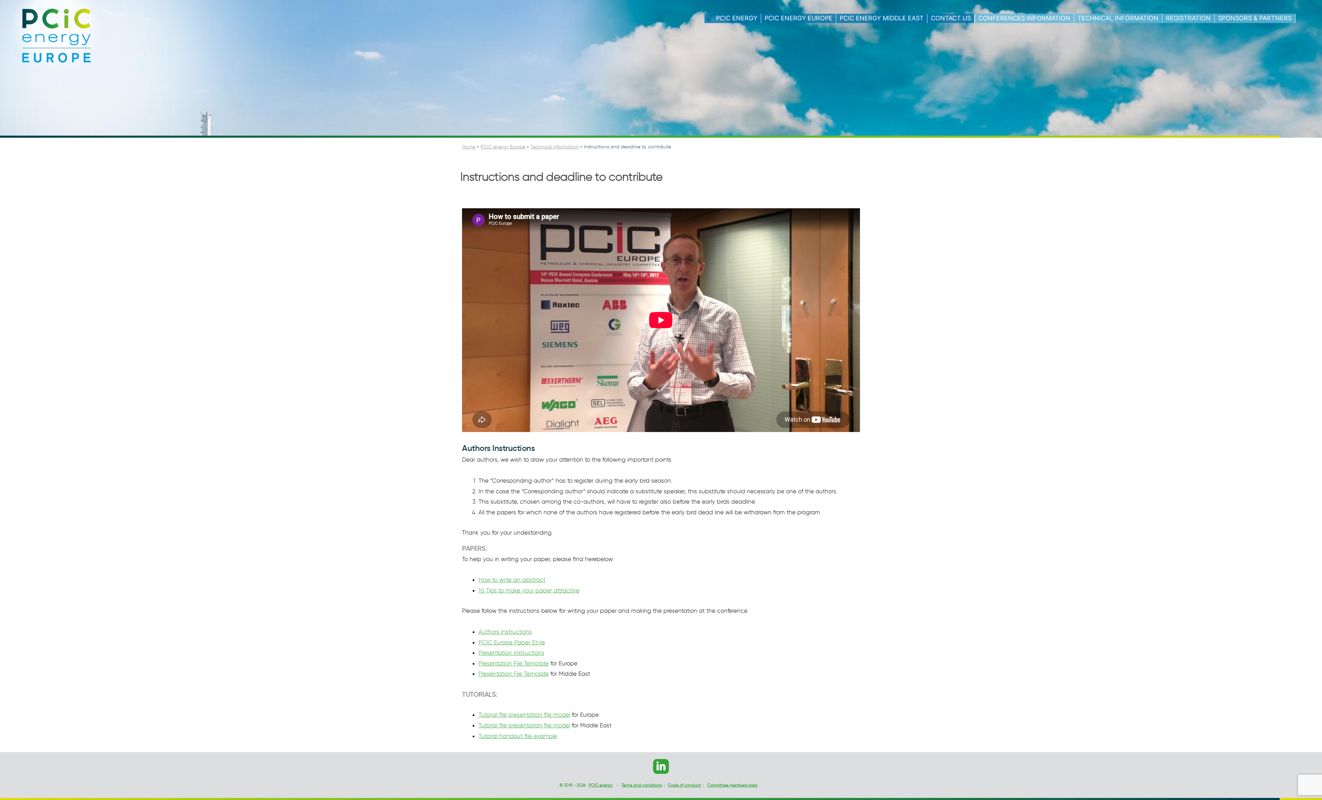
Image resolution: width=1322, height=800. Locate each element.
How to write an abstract (512, 579)
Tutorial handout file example (518, 736)
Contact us (951, 18)
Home (468, 147)
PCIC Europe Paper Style (512, 642)
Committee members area (732, 785)
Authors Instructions (505, 631)
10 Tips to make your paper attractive (529, 590)
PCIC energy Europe (798, 18)
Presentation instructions (511, 652)
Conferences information (1024, 18)
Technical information (1118, 18)
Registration (1188, 18)
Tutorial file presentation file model (524, 714)
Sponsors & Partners (1255, 18)
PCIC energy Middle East (882, 18)
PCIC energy (736, 18)
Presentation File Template (514, 663)
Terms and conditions (641, 785)
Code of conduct (684, 785)
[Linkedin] (660, 766)
